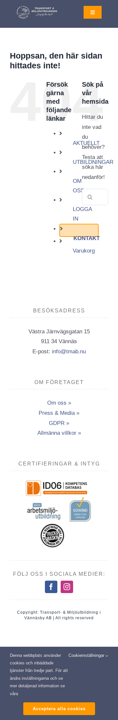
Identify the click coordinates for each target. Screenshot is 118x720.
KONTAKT (86, 238)
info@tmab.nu (69, 351)
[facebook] (51, 587)
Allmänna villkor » (59, 433)
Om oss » (59, 403)
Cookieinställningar (87, 655)
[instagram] (67, 587)
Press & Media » (59, 413)
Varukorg (84, 251)
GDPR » (59, 423)
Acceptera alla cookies (59, 708)
